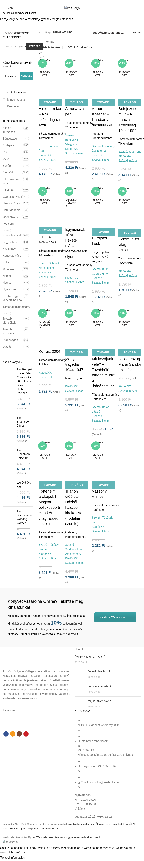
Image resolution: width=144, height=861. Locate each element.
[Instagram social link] (74, 2)
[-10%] (76, 201)
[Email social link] (70, 2)
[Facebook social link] (66, 2)
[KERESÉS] (139, 13)
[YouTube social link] (78, 2)
